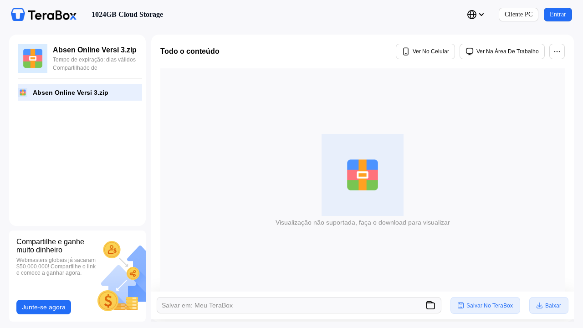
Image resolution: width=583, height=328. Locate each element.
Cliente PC (518, 14)
